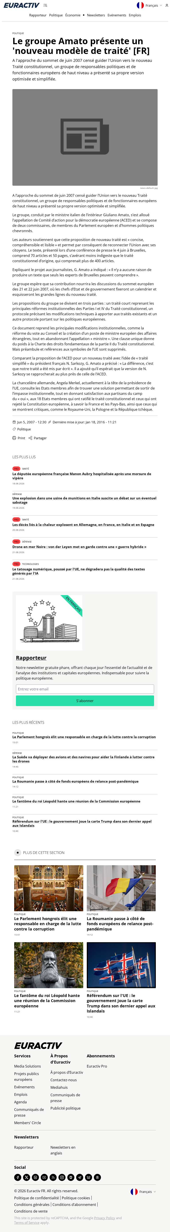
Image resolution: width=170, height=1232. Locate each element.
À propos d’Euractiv (66, 1072)
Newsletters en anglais (62, 1150)
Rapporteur (37, 15)
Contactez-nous (63, 1079)
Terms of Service (26, 1222)
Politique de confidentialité (36, 1198)
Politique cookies (76, 1198)
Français (152, 5)
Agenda (20, 1102)
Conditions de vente (31, 1211)
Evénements (117, 15)
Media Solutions (27, 1066)
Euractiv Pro (97, 1066)
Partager (40, 438)
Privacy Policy (104, 1218)
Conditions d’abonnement (74, 1204)
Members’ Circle (27, 1122)
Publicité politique (65, 1108)
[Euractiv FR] (22, 5)
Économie (72, 15)
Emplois (135, 15)
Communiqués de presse (29, 1112)
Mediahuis (59, 1087)
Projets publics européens (26, 1076)
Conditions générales (32, 1204)
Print (21, 438)
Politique (56, 15)
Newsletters (96, 15)
